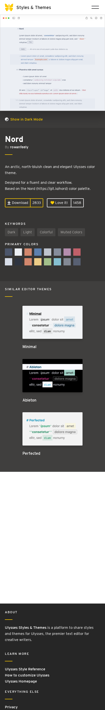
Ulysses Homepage (21, 681)
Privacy (11, 707)
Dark (11, 232)
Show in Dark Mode (26, 119)
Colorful (46, 232)
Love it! (61, 203)
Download (19, 203)
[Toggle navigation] (95, 7)
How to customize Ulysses (27, 675)
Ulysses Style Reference (25, 669)
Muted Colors (71, 232)
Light (27, 232)
